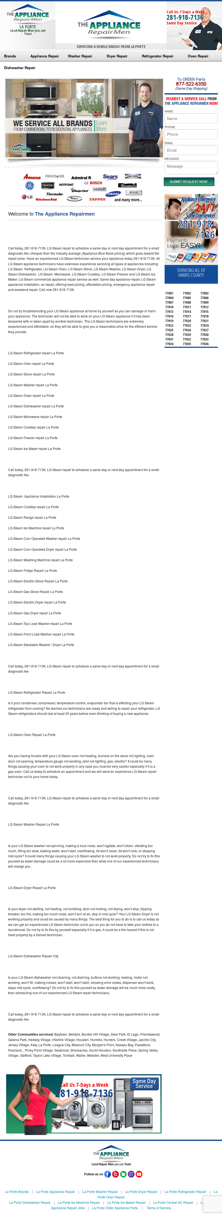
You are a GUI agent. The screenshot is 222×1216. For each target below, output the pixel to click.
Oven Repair (198, 56)
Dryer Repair (117, 56)
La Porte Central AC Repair (173, 1202)
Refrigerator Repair (158, 56)
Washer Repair (80, 56)
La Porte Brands (17, 1191)
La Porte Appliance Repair (55, 1191)
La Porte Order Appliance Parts (115, 1207)
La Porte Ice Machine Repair (79, 1202)
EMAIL (169, 143)
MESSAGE (172, 158)
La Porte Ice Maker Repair (126, 1202)
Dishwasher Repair (19, 67)
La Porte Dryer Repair (141, 1191)
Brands (10, 56)
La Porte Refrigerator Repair (185, 1191)
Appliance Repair (44, 56)
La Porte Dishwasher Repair (30, 1202)
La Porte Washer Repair (100, 1191)
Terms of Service (159, 1207)
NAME (169, 111)
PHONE (170, 127)
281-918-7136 (184, 17)
